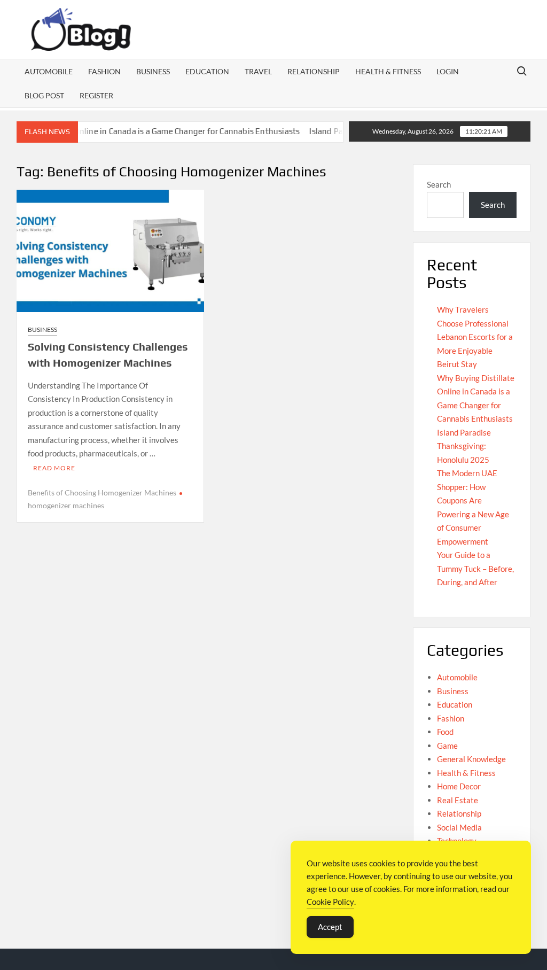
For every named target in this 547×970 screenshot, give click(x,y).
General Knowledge (471, 759)
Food (445, 731)
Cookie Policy (330, 901)
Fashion (104, 71)
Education (207, 71)
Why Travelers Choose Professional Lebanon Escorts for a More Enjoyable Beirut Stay (475, 337)
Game (447, 745)
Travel (258, 71)
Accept (330, 927)
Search (439, 184)
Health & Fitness (388, 71)
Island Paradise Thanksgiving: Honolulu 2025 (464, 446)
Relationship (313, 71)
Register (96, 95)
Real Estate (457, 800)
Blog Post (44, 95)
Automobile (49, 71)
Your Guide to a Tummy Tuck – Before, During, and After (475, 568)
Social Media (459, 827)
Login (447, 71)
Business (153, 71)
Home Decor (459, 786)
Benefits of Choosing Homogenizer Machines (102, 492)
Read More (54, 468)
